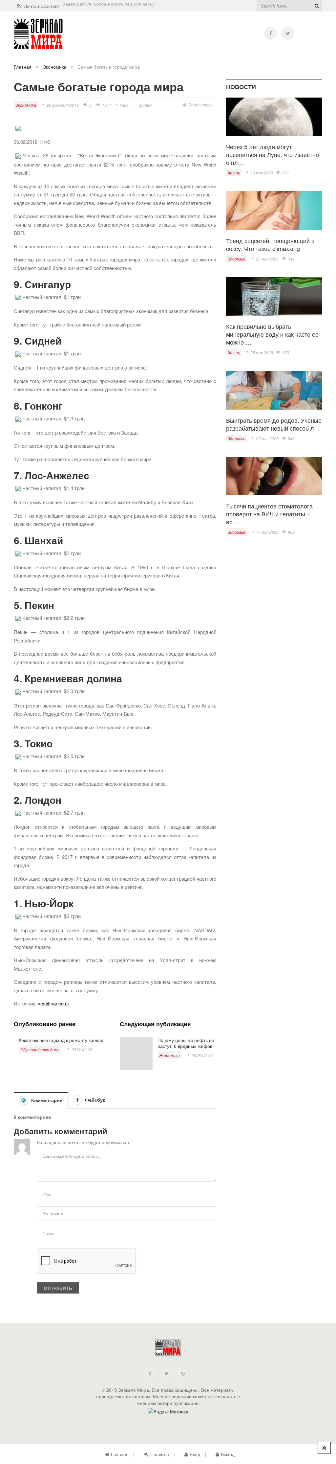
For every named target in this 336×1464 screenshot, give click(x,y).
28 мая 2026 (261, 352)
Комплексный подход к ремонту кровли (61, 1040)
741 (291, 258)
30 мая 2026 (261, 172)
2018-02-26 (82, 1049)
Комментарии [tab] (46, 1100)
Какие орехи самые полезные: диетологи (108, 6)
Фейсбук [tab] (94, 1099)
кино (124, 105)
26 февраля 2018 (63, 105)
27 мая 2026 (267, 438)
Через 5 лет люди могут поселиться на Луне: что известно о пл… (272, 154)
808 (291, 532)
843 (291, 438)
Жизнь (234, 172)
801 (285, 172)
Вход (195, 1454)
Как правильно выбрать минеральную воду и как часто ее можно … (272, 334)
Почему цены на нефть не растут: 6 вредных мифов (186, 1043)
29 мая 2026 (267, 258)
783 (285, 352)
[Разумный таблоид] (38, 34)
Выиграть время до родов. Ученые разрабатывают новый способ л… (274, 424)
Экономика (54, 66)
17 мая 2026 (267, 532)
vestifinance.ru (53, 1003)
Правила (159, 1454)
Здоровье (236, 258)
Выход (228, 1454)
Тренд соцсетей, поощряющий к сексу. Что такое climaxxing (270, 244)
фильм (145, 105)
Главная (23, 66)
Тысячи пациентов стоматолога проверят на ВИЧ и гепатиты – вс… (269, 514)
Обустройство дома (40, 1049)
